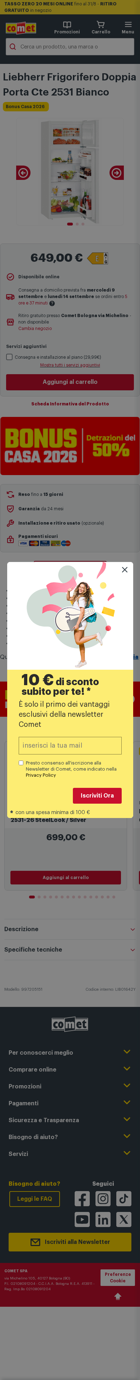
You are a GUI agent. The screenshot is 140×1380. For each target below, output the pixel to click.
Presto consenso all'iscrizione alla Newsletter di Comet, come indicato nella (71, 769)
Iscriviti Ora (97, 796)
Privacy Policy (41, 775)
